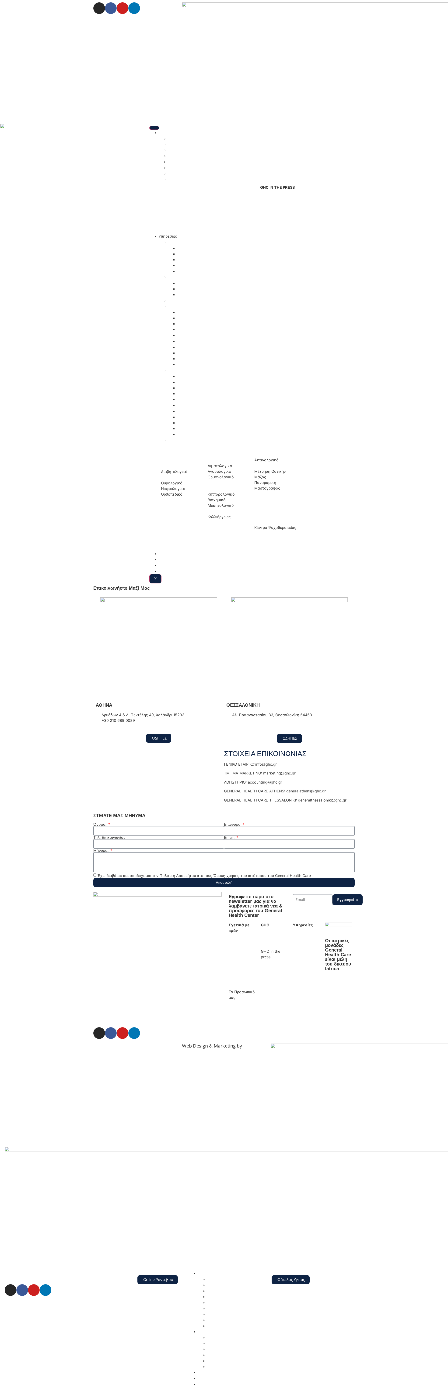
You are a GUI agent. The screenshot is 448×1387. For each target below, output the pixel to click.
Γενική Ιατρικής (190, 387)
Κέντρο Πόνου (190, 282)
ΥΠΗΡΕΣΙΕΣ (207, 1331)
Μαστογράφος (190, 253)
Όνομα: (100, 824)
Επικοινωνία (169, 571)
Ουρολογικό (188, 358)
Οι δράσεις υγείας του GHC (192, 167)
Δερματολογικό (190, 393)
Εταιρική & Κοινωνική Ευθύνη (233, 1290)
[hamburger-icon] (154, 128)
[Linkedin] (134, 8)
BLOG (203, 1384)
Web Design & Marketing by (212, 1046)
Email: (230, 837)
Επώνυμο (233, 824)
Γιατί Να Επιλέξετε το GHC (191, 138)
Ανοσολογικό (188, 317)
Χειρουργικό (188, 428)
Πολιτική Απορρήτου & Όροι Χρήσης (125, 1046)
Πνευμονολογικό (192, 422)
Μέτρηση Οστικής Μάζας (199, 265)
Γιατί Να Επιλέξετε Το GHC (240, 951)
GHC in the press (183, 179)
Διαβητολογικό (190, 399)
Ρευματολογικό (190, 434)
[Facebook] (111, 8)
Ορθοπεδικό (188, 411)
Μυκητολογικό (190, 346)
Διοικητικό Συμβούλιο (187, 144)
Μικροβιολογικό (191, 341)
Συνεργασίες (272, 974)
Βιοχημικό (186, 323)
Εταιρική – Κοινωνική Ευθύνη (238, 980)
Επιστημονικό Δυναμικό (189, 150)
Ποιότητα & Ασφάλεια (187, 173)
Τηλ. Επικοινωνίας (109, 837)
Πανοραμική (188, 271)
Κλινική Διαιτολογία (194, 288)
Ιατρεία (174, 370)
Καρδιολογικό (189, 381)
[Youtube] (122, 8)
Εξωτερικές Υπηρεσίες (226, 1354)
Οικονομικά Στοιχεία (225, 1325)
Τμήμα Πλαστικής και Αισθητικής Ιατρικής (214, 294)
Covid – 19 (216, 1366)
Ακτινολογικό (189, 247)
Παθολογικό (188, 376)
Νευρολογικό (189, 405)
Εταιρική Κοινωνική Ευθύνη (192, 155)
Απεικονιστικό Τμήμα (186, 242)
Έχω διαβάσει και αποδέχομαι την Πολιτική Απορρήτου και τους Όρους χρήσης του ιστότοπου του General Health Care (204, 875)
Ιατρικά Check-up (174, 559)
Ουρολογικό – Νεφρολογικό (201, 416)
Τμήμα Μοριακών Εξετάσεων (202, 364)
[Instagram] (99, 8)
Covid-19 (175, 440)
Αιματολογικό (189, 312)
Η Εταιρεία (168, 132)
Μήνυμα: (101, 850)
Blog (162, 565)
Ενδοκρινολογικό (192, 329)
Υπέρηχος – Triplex (193, 259)
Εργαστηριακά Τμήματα (189, 306)
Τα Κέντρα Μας (172, 553)
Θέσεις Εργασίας (182, 161)
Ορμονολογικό (190, 352)
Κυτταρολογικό (190, 335)
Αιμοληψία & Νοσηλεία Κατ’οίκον (197, 300)
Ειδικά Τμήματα (181, 277)
